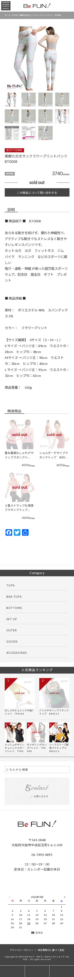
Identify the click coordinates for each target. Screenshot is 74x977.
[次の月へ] (64, 896)
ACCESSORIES (16, 652)
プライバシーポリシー (22, 950)
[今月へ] (20, 893)
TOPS (10, 585)
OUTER (11, 630)
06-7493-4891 (41, 854)
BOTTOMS (14, 150)
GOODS (12, 641)
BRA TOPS (14, 596)
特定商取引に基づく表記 (51, 950)
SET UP (11, 619)
